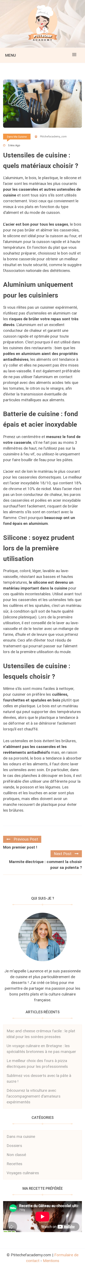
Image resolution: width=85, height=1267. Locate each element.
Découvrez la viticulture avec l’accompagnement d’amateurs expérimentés (33, 1096)
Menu (10, 55)
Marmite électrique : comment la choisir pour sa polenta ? (45, 864)
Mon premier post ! (20, 847)
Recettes (14, 1163)
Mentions (51, 1260)
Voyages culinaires (23, 1173)
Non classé (16, 1154)
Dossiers (14, 1145)
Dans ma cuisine (17, 136)
